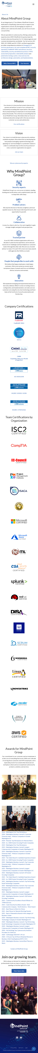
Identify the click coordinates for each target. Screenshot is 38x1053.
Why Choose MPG (10, 63)
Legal (26, 1047)
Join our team (19, 152)
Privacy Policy (14, 1047)
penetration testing (7, 56)
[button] (33, 4)
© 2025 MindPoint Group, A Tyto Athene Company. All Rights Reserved (19, 1050)
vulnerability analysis (22, 53)
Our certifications (19, 124)
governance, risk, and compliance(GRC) (18, 47)
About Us (5, 14)
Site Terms (21, 1047)
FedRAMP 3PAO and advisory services (20, 49)
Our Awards (25, 63)
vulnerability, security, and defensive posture (14, 51)
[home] (6, 4)
